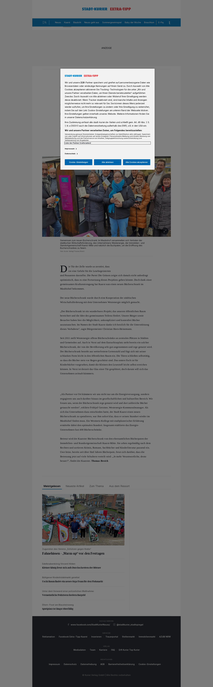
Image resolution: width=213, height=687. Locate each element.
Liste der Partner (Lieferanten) (78, 143)
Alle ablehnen (107, 162)
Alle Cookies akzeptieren (137, 162)
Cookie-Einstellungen (78, 162)
